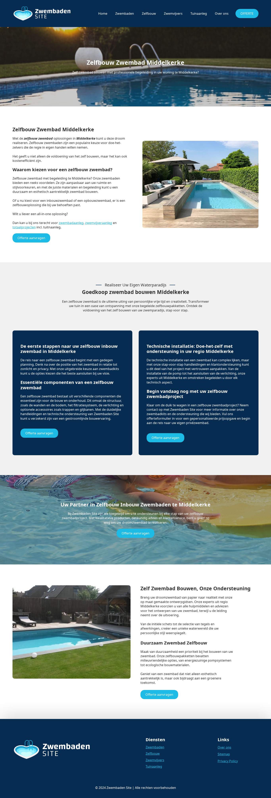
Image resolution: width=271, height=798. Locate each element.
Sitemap (224, 754)
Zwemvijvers (173, 13)
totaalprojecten (24, 227)
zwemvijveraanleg (98, 223)
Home (102, 13)
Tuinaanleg (198, 13)
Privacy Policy (228, 761)
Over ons (222, 13)
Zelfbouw (149, 13)
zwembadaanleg (71, 223)
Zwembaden (124, 13)
